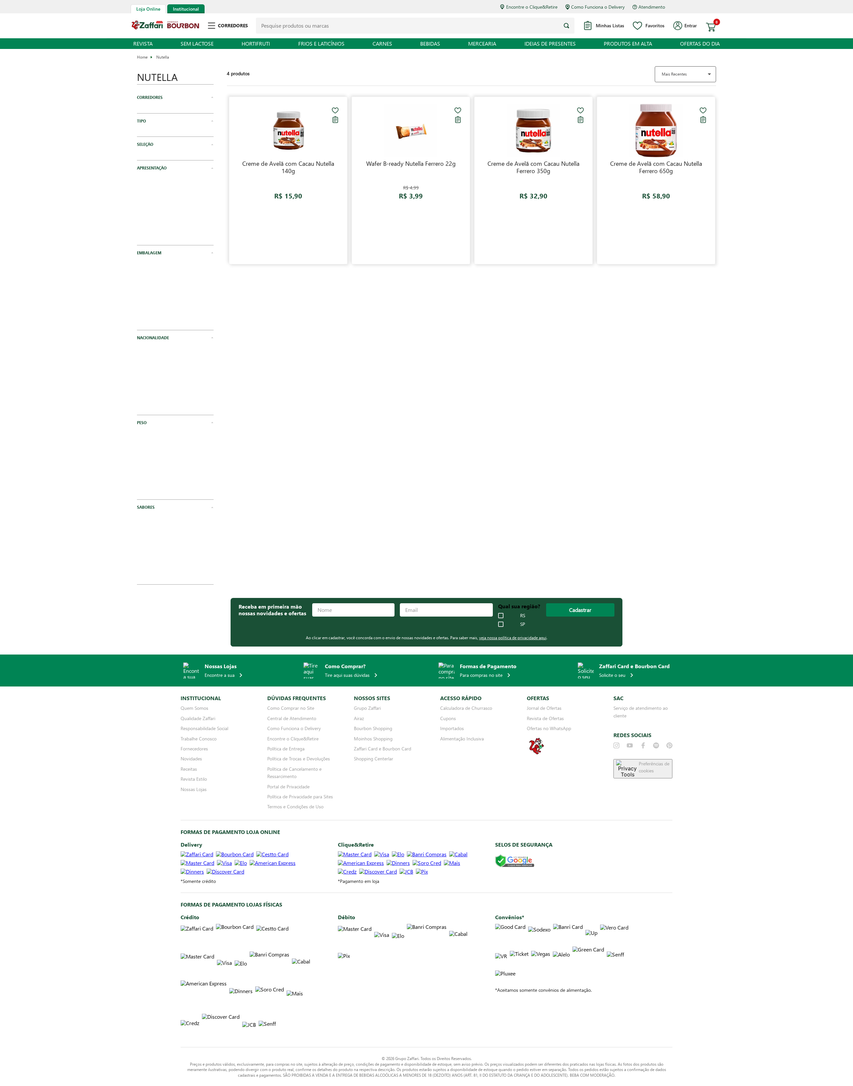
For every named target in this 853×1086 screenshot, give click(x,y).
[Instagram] (616, 745)
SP (522, 624)
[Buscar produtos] (566, 26)
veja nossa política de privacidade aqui (512, 637)
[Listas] (335, 120)
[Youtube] (630, 745)
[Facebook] (643, 745)
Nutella (162, 57)
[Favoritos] (335, 111)
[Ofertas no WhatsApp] (536, 753)
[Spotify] (656, 745)
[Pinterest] (669, 745)
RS (522, 615)
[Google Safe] (514, 861)
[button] (175, 97)
